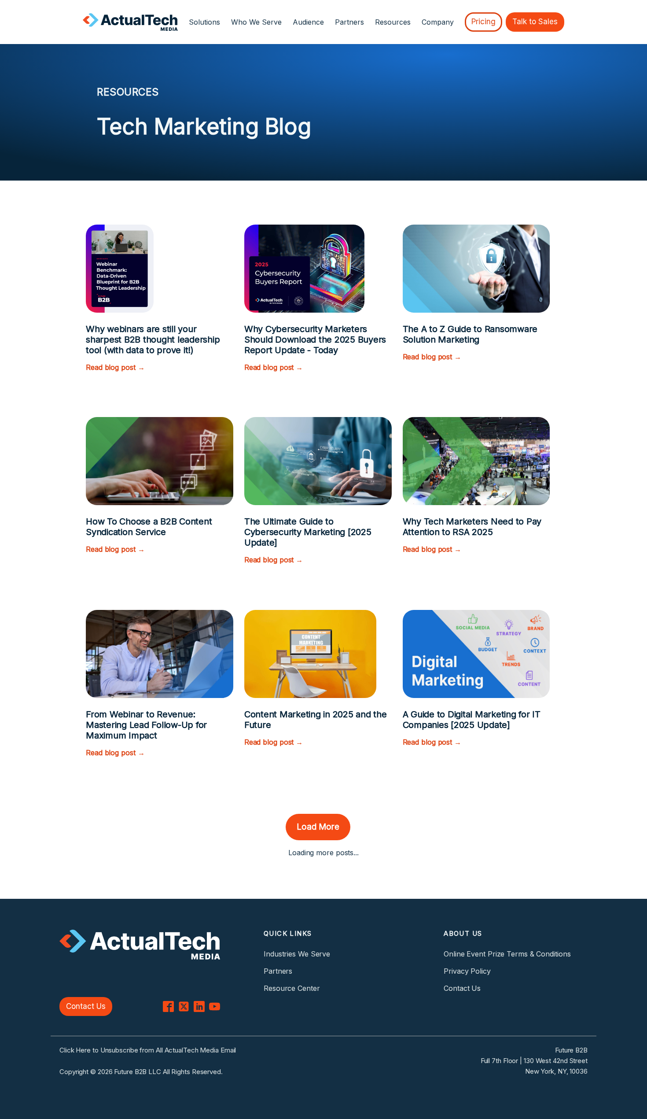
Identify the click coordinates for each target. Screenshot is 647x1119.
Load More (318, 827)
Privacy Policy (467, 971)
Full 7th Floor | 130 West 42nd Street (534, 1060)
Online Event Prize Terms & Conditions (507, 953)
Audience (308, 22)
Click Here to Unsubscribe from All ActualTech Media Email (147, 1050)
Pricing (483, 21)
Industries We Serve (297, 953)
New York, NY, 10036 (556, 1071)
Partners (349, 22)
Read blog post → (115, 367)
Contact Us (86, 1006)
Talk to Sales (535, 21)
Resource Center (292, 988)
